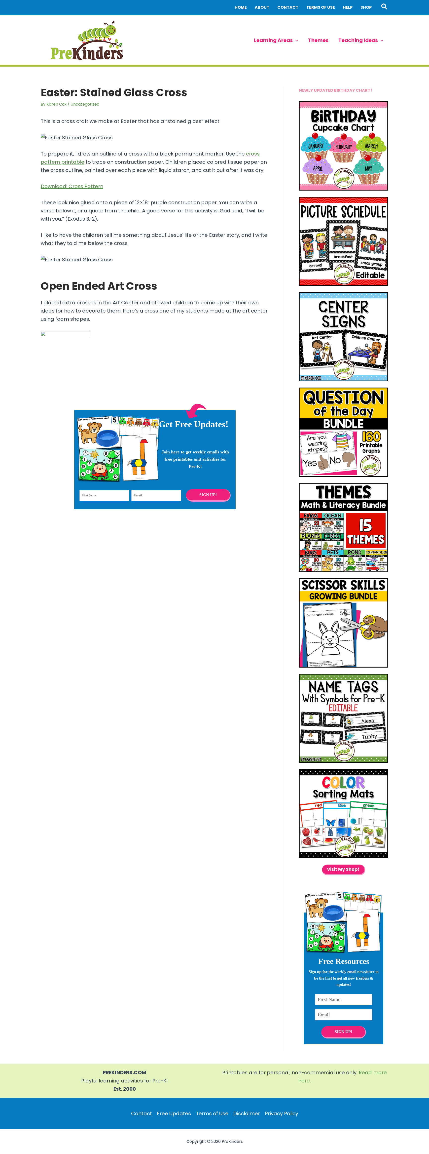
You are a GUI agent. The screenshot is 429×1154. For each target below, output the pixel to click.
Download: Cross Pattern (72, 186)
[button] (384, 7)
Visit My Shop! (343, 869)
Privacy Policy (281, 1113)
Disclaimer (246, 1113)
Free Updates (174, 1113)
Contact (141, 1113)
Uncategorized (85, 104)
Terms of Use (212, 1113)
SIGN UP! (207, 495)
